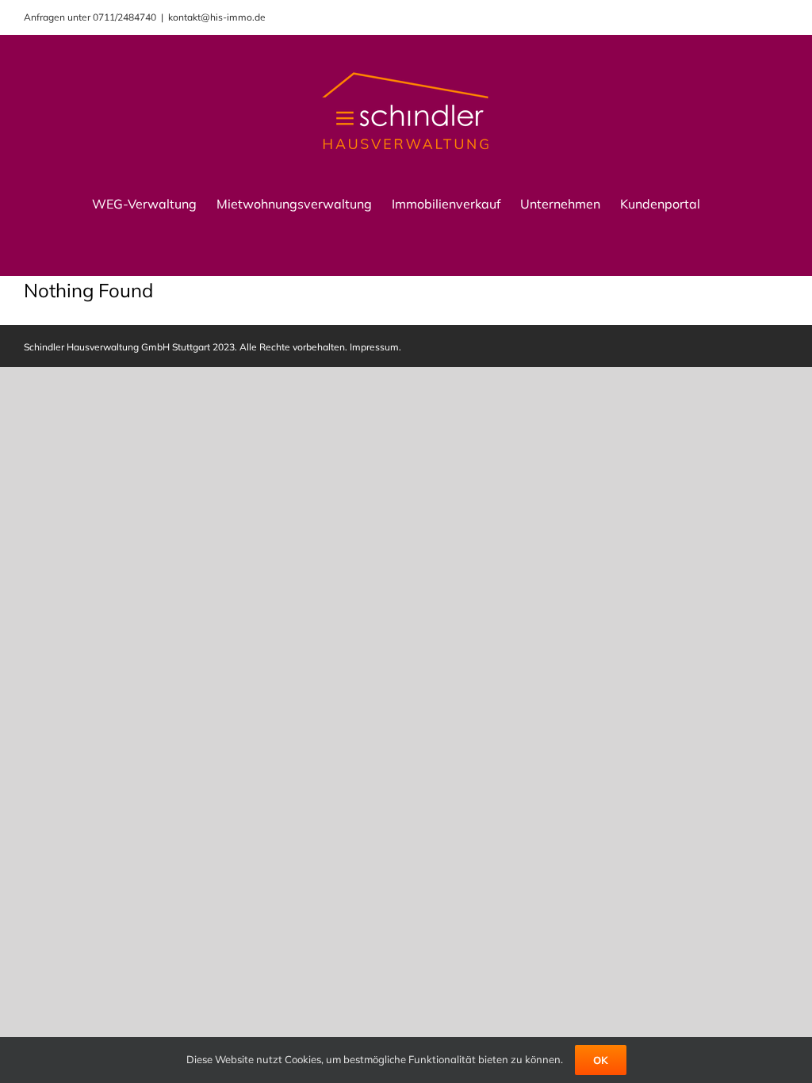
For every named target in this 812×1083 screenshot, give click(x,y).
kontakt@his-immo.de (217, 17)
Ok (600, 1060)
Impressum (374, 347)
